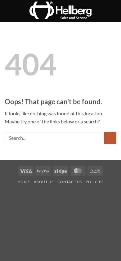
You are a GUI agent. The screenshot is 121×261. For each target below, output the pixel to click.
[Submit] (110, 138)
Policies (94, 181)
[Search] (114, 11)
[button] (8, 10)
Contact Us (69, 181)
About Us (44, 181)
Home (24, 181)
